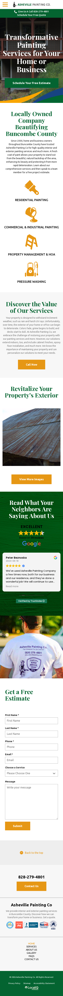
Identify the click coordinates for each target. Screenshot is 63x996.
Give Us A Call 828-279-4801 (33, 11)
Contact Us (31, 886)
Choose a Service (15, 767)
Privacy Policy (14, 983)
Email (9, 754)
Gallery (31, 953)
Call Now (31, 364)
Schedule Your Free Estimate (32, 83)
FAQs (31, 956)
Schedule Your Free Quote (31, 15)
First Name (12, 715)
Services (31, 946)
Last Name (12, 728)
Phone (10, 741)
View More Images (31, 479)
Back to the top (34, 852)
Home (31, 943)
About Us (31, 949)
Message (10, 781)
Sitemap (27, 983)
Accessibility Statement (44, 983)
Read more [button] (12, 586)
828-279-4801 (31, 877)
